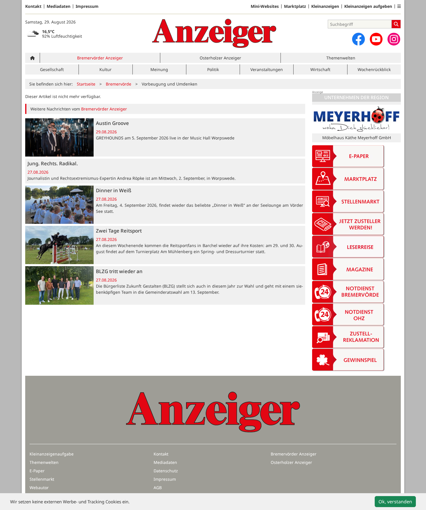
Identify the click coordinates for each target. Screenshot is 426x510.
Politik (213, 69)
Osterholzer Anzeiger (220, 58)
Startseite (86, 84)
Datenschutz (166, 470)
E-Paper (37, 470)
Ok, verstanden (395, 501)
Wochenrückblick (374, 69)
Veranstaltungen (266, 69)
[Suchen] (396, 24)
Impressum (87, 6)
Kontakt (33, 6)
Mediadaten (58, 6)
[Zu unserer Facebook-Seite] (358, 39)
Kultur (105, 69)
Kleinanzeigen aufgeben (368, 6)
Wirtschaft (320, 69)
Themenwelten (340, 58)
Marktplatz (295, 6)
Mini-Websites (265, 6)
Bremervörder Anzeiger (100, 58)
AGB (158, 487)
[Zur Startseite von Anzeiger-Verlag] (214, 33)
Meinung (159, 69)
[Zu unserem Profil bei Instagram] (393, 39)
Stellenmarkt (42, 479)
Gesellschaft (52, 69)
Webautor (39, 487)
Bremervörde (118, 84)
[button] (399, 6)
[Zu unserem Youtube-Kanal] (376, 39)
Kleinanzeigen (325, 6)
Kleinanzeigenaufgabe (52, 454)
